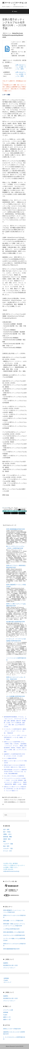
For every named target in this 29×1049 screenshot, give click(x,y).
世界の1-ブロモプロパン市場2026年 (14, 800)
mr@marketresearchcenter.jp (11, 871)
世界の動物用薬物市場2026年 (11, 949)
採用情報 (6, 978)
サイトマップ (7, 982)
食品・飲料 (6, 846)
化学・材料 (6, 829)
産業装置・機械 (7, 836)
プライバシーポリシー (9, 968)
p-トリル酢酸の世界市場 (10, 758)
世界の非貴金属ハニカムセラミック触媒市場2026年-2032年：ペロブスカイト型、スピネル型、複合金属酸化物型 (15, 771)
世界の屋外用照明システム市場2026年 (13, 932)
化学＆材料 (10, 797)
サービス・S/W (7, 851)
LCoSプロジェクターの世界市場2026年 (14, 935)
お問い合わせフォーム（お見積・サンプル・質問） (20, 67)
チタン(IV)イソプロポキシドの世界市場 (14, 776)
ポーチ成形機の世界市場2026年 (15, 696)
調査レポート (18, 797)
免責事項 (5, 963)
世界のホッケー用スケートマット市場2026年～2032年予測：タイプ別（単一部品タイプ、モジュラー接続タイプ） (15, 788)
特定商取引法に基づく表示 (10, 965)
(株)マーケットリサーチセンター (14, 4)
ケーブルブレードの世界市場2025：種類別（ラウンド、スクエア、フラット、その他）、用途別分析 (15, 731)
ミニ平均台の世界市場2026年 (11, 929)
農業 (4, 841)
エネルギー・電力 (8, 848)
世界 (5, 797)
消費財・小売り (7, 834)
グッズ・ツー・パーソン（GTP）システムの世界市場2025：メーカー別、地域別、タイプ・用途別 (15, 737)
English (6, 980)
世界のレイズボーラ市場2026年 (12, 1029)
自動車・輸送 (6, 839)
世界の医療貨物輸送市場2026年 (15, 529)
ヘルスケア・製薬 (8, 844)
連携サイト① (6, 1017)
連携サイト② (6, 1019)
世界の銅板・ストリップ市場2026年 (13, 920)
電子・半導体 (6, 832)
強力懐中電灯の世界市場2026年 (15, 621)
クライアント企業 (8, 1010)
